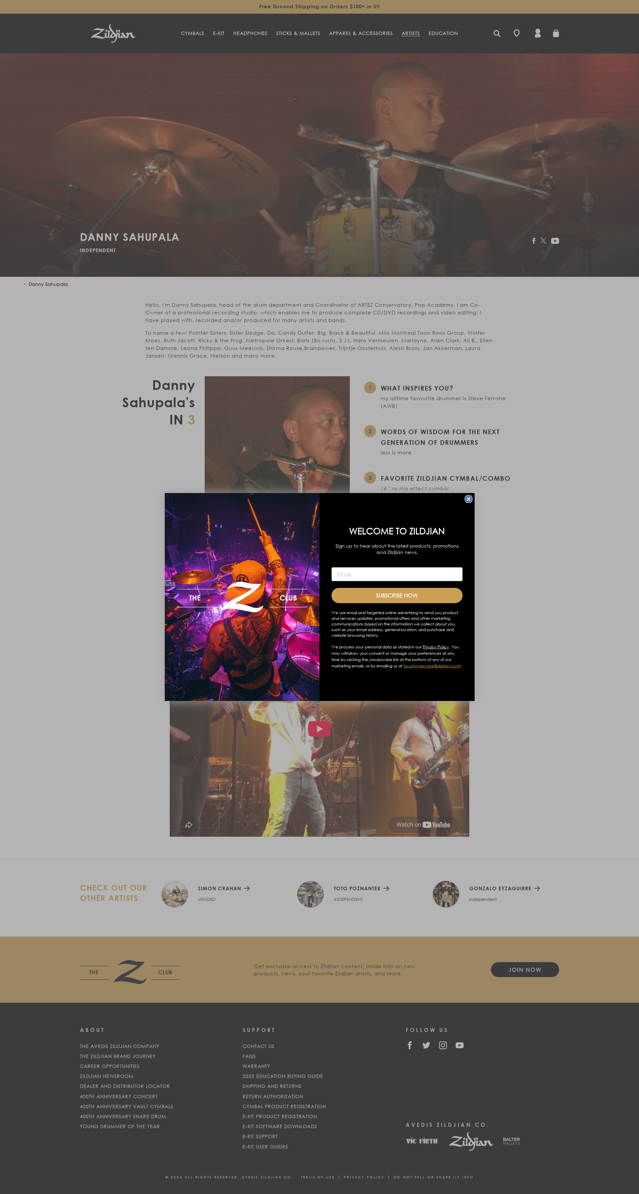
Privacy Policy (436, 647)
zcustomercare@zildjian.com (432, 666)
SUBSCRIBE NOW (397, 595)
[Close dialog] (468, 499)
